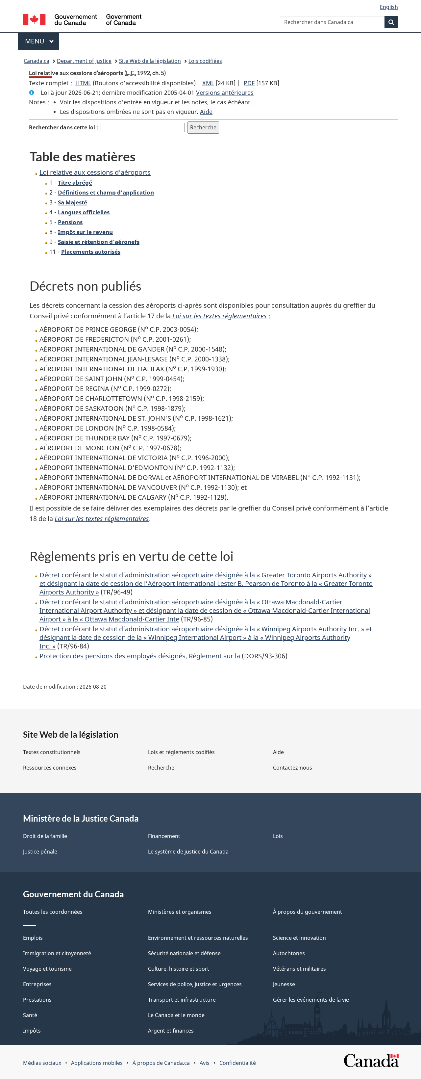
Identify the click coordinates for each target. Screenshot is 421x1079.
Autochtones (289, 953)
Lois (278, 836)
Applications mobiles (97, 1062)
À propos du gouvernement (307, 911)
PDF (249, 83)
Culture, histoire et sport (178, 968)
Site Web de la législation (150, 61)
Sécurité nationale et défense (184, 953)
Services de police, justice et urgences (195, 984)
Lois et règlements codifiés (181, 752)
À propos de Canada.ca (161, 1062)
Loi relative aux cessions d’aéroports (95, 172)
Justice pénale (40, 851)
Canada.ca (36, 61)
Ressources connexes (50, 767)
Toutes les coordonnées (53, 911)
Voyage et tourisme (47, 968)
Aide (206, 112)
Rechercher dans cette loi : (63, 127)
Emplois (33, 937)
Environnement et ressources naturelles (198, 937)
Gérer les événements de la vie (311, 999)
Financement (164, 836)
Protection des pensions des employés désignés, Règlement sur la (139, 655)
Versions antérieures (225, 92)
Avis (205, 1062)
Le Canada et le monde (176, 1015)
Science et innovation (299, 937)
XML (208, 83)
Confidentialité (237, 1062)
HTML (83, 83)
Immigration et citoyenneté (57, 953)
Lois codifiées (205, 61)
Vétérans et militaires (299, 968)
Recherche (161, 767)
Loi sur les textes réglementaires (219, 315)
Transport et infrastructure (182, 999)
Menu (42, 41)
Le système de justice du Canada (188, 851)
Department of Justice (84, 61)
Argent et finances (171, 1030)
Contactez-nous (292, 767)
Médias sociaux (42, 1062)
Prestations (37, 999)
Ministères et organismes (179, 911)
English (389, 7)
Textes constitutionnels (52, 752)
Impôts (32, 1030)
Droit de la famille (45, 836)
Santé (30, 1015)
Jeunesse (284, 984)
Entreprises (37, 984)
